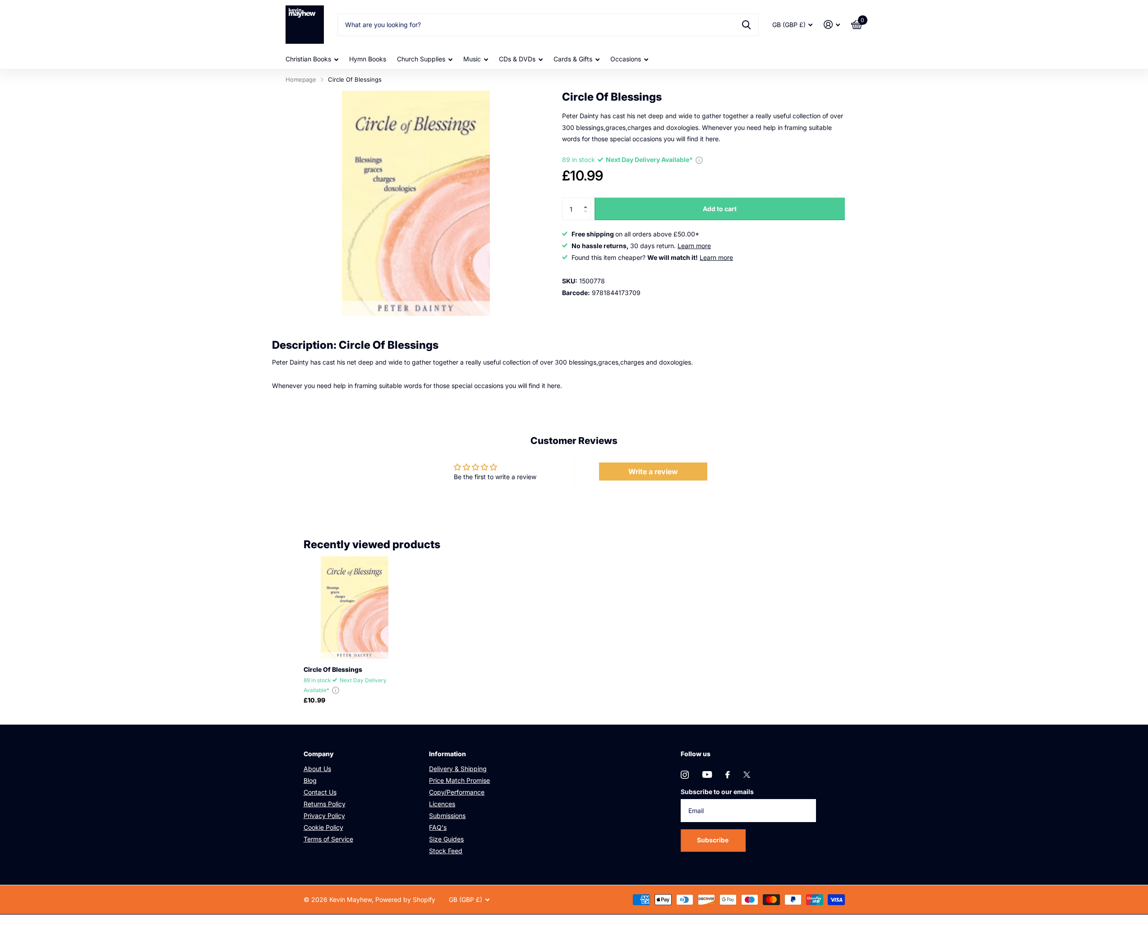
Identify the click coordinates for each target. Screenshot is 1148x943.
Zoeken (746, 25)
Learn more (694, 246)
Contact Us (320, 792)
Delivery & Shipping (458, 768)
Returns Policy (325, 804)
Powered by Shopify (405, 899)
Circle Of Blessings (333, 669)
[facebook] (727, 774)
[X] (746, 775)
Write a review (653, 471)
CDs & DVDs (517, 59)
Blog (310, 780)
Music (472, 59)
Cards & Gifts (572, 59)
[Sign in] (832, 24)
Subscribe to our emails (717, 791)
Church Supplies (421, 59)
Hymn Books (367, 59)
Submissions (447, 815)
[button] (587, 201)
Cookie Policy (323, 827)
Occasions (625, 59)
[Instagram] (685, 775)
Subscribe (713, 840)
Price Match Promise (459, 780)
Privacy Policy (324, 815)
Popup (699, 159)
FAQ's (438, 827)
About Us (317, 768)
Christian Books (308, 59)
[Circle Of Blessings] (355, 607)
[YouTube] (707, 774)
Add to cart (720, 209)
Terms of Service (328, 839)
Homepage (301, 79)
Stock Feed (445, 851)
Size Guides (446, 839)
